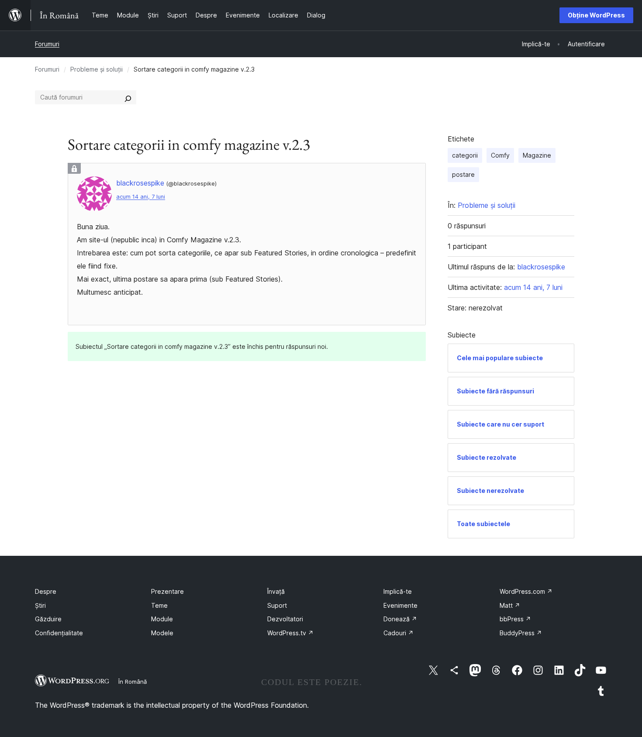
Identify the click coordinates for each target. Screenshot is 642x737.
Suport (277, 605)
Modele (162, 633)
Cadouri (398, 633)
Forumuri (47, 44)
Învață (276, 591)
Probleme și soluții (96, 69)
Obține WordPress (596, 15)
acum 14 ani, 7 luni (140, 196)
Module (162, 619)
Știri (40, 605)
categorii (465, 155)
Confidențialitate (59, 633)
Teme (159, 605)
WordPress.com (526, 591)
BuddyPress (521, 633)
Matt (510, 605)
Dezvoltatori (285, 619)
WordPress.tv (290, 633)
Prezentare (167, 591)
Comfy (500, 155)
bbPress (515, 619)
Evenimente (400, 605)
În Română (132, 681)
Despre (45, 591)
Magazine (537, 155)
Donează (400, 619)
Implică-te (397, 591)
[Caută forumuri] (128, 97)
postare (463, 174)
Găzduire (48, 619)
